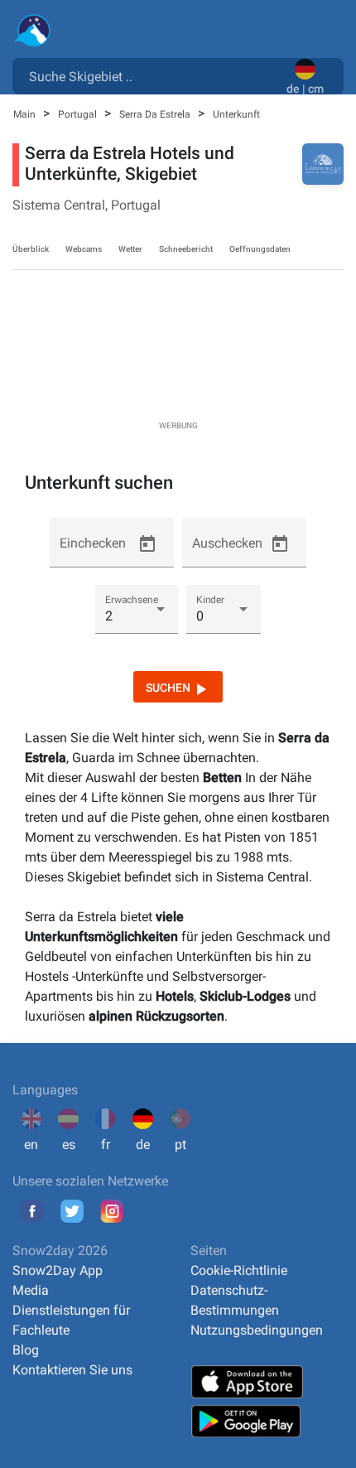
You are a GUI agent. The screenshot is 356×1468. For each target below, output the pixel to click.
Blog (25, 1350)
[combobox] (153, 75)
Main (25, 114)
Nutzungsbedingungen (256, 1330)
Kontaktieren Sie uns (72, 1370)
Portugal (78, 114)
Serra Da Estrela (156, 114)
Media (30, 1290)
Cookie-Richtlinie (238, 1270)
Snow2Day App (57, 1270)
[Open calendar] (147, 544)
